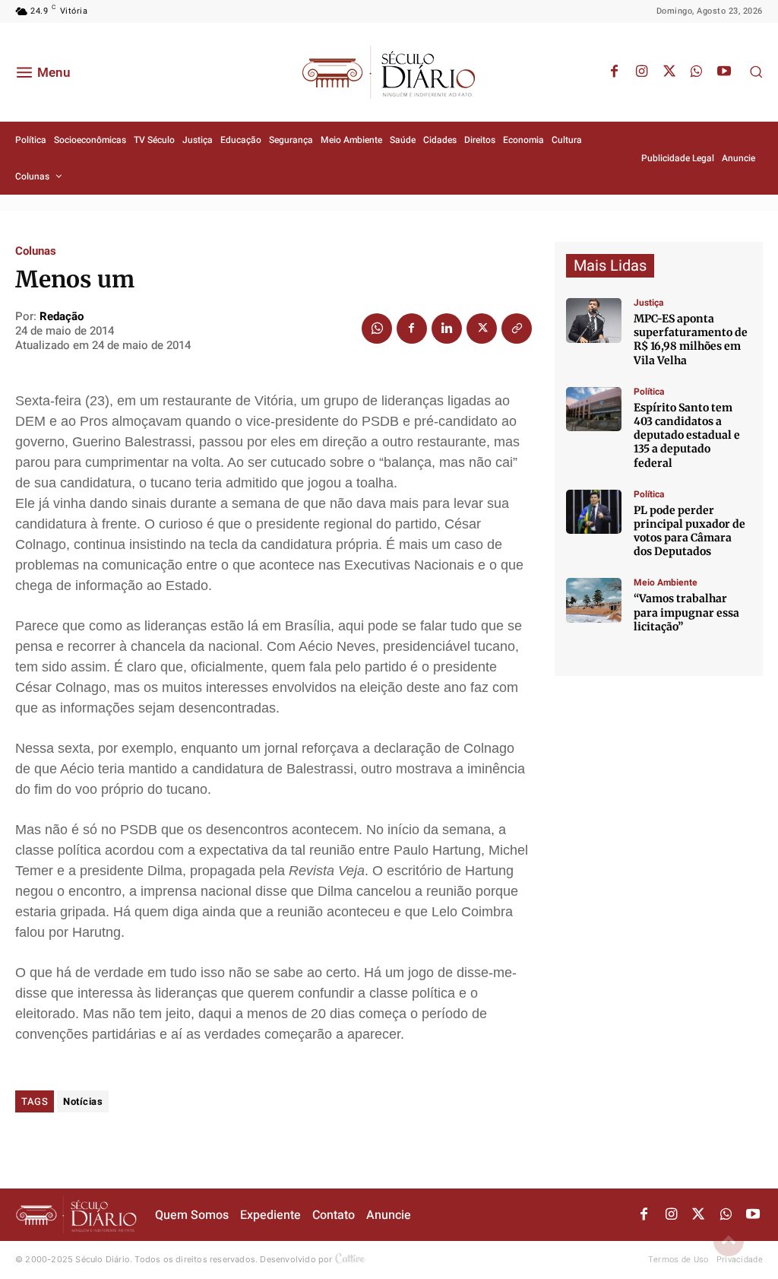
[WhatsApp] (696, 72)
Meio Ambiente (665, 582)
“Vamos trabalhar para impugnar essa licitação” (686, 612)
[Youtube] (724, 72)
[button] (756, 71)
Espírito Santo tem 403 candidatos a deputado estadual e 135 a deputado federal (687, 435)
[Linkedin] (447, 328)
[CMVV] (593, 320)
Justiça (648, 302)
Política (649, 391)
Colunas (35, 251)
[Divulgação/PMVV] (593, 600)
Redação (62, 316)
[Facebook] (614, 72)
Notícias (83, 1101)
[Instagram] (642, 72)
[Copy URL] (516, 328)
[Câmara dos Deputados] (593, 512)
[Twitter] (669, 72)
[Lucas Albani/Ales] (593, 409)
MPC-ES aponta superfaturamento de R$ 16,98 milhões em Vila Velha (691, 339)
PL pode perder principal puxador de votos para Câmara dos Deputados (689, 531)
